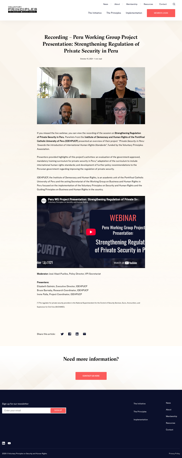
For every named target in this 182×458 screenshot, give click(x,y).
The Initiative (95, 12)
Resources (148, 4)
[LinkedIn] (77, 334)
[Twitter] (62, 334)
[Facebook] (69, 334)
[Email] (84, 334)
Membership (131, 4)
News (105, 4)
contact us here (91, 376)
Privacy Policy (174, 453)
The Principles (113, 12)
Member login (161, 13)
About (117, 4)
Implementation (134, 12)
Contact (163, 4)
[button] (174, 4)
